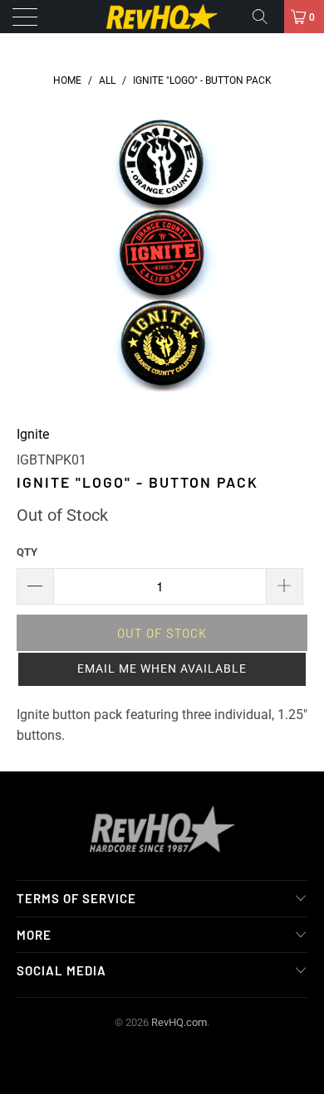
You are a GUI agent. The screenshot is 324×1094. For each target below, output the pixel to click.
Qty (27, 552)
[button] (162, 669)
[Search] (266, 16)
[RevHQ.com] (162, 16)
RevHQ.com (179, 1022)
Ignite (33, 434)
